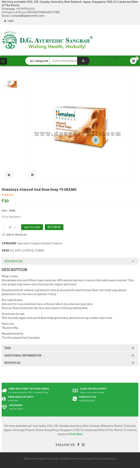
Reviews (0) (12, 362)
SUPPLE (28, 250)
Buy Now (54, 227)
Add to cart (32, 227)
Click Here (75, 434)
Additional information (22, 355)
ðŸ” (32, 174)
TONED (39, 250)
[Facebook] (78, 444)
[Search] (83, 61)
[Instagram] (83, 444)
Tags (7, 348)
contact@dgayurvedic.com (27, 15)
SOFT (18, 250)
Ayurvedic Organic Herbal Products (40, 243)
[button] (9, 175)
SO (11, 250)
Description (13, 261)
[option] (79, 127)
